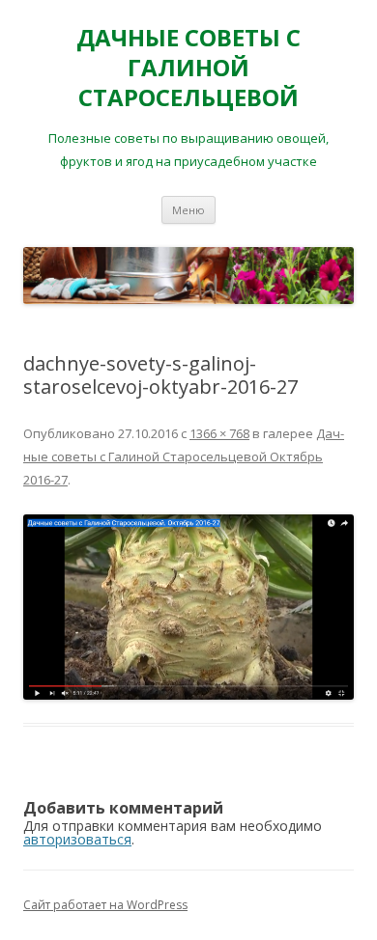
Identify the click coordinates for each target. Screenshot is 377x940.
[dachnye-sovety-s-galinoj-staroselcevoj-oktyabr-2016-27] (188, 607)
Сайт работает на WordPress (105, 905)
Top (360, 923)
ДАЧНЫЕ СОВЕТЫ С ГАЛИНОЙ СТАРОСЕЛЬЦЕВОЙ (188, 68)
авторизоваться (77, 839)
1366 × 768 (219, 433)
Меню (188, 210)
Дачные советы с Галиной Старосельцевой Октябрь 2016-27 (183, 456)
